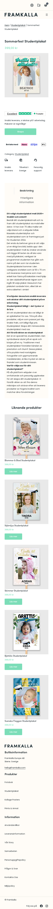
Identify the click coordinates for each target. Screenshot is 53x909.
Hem (7, 25)
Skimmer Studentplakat (16, 590)
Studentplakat (18, 25)
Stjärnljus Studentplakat (16, 525)
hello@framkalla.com (15, 767)
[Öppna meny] (46, 14)
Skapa (20, 131)
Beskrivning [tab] (27, 190)
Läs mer (16, 472)
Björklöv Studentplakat (16, 655)
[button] (39, 5)
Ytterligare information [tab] (26, 200)
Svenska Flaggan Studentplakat (20, 721)
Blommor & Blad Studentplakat (20, 460)
